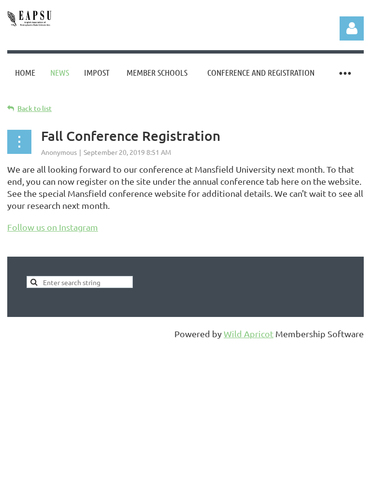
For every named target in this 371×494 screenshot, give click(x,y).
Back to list (34, 108)
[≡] (344, 73)
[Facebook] (14, 250)
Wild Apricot (248, 334)
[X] (36, 250)
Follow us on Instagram (52, 227)
